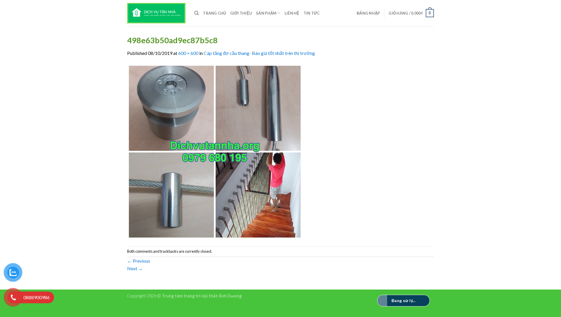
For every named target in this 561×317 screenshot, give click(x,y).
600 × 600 (188, 53)
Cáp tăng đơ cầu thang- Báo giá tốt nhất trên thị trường (259, 53)
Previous (138, 261)
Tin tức (312, 13)
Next (135, 268)
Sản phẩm (266, 13)
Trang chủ (214, 13)
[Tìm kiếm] (196, 13)
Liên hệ (292, 13)
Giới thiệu (241, 13)
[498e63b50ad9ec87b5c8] (214, 151)
